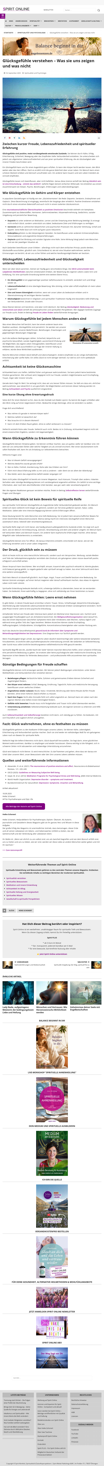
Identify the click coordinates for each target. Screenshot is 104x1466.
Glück (11, 910)
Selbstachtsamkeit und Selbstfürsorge (23, 715)
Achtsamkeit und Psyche (19, 389)
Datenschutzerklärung (79, 1404)
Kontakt (41, 1440)
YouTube (75, 1434)
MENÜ (3, 17)
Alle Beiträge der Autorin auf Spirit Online (24, 806)
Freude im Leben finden (43, 312)
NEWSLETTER (48, 10)
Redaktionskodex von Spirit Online (51, 1420)
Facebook (75, 1430)
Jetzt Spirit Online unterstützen (53, 954)
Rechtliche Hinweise (78, 1400)
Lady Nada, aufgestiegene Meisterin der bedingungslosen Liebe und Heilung (18, 1010)
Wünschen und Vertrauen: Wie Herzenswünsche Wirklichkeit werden (51, 1010)
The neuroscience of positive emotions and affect (51, 766)
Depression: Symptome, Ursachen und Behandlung (61, 783)
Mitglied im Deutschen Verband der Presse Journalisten (51, 1453)
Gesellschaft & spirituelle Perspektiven (23, 899)
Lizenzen (74, 1416)
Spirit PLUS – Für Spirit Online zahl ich (52, 1448)
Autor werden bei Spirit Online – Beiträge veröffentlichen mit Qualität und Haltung (51, 1413)
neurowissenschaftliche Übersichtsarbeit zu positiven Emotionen (35, 209)
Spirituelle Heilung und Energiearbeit (22, 892)
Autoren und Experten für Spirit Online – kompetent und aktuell (50, 1405)
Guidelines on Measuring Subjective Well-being (39, 772)
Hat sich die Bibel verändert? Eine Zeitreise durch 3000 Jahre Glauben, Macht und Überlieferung (17, 1429)
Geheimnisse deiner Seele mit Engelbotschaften (85, 1008)
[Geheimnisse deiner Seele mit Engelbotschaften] (85, 993)
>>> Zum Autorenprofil (12, 850)
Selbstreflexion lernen (75, 490)
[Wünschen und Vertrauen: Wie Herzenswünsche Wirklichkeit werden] (52, 993)
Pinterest (74, 1442)
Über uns (41, 1424)
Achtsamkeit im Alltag (15, 888)
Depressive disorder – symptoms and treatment (52, 779)
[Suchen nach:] (52, 1378)
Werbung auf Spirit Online (47, 1400)
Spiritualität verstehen (16, 878)
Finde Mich (42, 1444)
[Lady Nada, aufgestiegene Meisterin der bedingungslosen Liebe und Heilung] (18, 993)
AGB (73, 1412)
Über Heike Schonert (45, 1428)
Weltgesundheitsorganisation (70, 617)
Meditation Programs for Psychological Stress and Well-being (53, 776)
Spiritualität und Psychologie (35, 73)
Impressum (75, 1408)
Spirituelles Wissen (14, 895)
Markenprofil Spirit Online (47, 1436)
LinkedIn (74, 1438)
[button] (5, 137)
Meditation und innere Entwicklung (21, 885)
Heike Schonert (25, 910)
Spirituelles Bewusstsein (16, 881)
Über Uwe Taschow (45, 1432)
